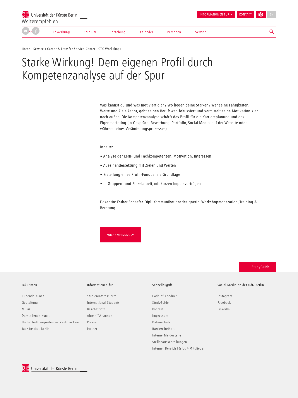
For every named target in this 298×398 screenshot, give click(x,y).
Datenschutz (161, 322)
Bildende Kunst (33, 296)
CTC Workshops (109, 48)
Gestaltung (30, 302)
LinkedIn (224, 309)
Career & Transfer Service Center (71, 48)
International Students (103, 302)
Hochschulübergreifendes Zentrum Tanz (51, 322)
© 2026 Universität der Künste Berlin (44, 366)
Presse (92, 322)
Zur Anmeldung (119, 235)
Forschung (118, 32)
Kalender (146, 32)
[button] (271, 31)
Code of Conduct (164, 296)
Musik (26, 309)
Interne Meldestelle (166, 335)
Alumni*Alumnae (99, 315)
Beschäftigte (96, 309)
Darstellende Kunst (36, 315)
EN (272, 14)
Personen (174, 32)
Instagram (225, 296)
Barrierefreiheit (163, 328)
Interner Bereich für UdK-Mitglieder (178, 348)
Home (26, 48)
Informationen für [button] (214, 14)
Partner (92, 328)
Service (200, 32)
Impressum (160, 315)
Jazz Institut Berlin (36, 328)
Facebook (224, 302)
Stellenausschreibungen (169, 342)
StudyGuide (261, 266)
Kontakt (245, 14)
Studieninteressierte (101, 296)
